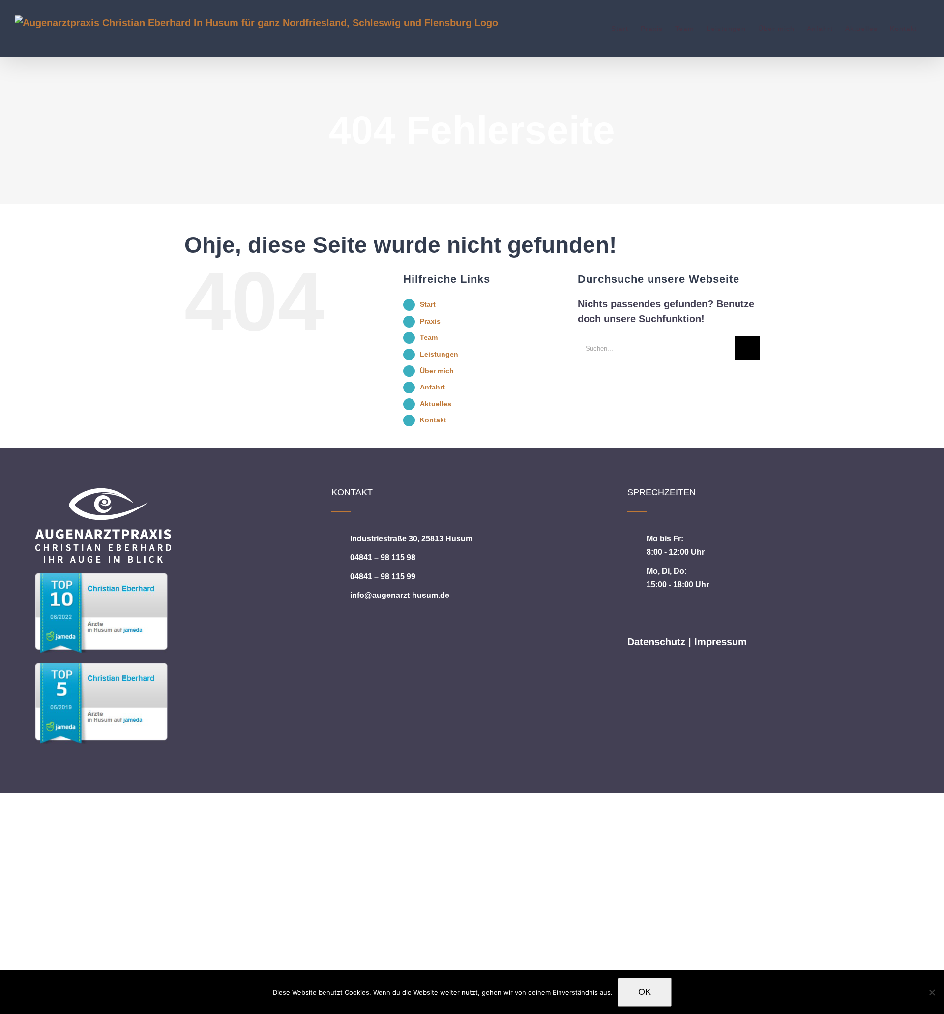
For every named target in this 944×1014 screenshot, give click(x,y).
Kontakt (433, 420)
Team (429, 337)
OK (644, 992)
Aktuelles (435, 404)
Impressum (720, 641)
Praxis (430, 321)
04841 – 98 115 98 (382, 557)
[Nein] (932, 992)
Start (428, 304)
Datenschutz (656, 641)
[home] (103, 495)
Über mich (437, 371)
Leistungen (439, 354)
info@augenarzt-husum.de (399, 595)
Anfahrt (432, 387)
